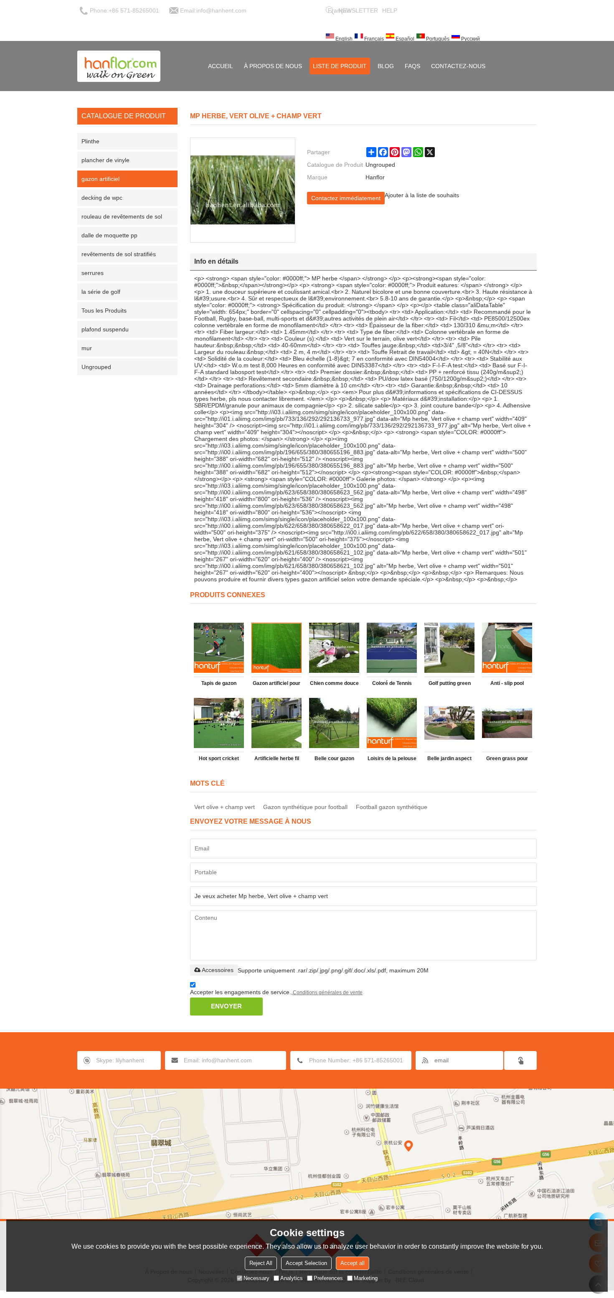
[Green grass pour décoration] (507, 723)
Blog (386, 66)
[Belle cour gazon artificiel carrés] (334, 723)
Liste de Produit (340, 66)
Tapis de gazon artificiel (218, 685)
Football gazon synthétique (391, 807)
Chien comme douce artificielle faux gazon (334, 685)
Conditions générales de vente (328, 992)
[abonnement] (520, 1060)
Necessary (256, 1278)
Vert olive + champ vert (224, 807)
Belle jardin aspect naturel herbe (449, 760)
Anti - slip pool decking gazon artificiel (507, 685)
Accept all (352, 1263)
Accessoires (217, 970)
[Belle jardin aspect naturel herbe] (449, 723)
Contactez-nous (458, 66)
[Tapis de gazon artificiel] (219, 648)
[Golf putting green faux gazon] (449, 648)
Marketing (366, 1278)
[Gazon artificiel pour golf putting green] (276, 648)
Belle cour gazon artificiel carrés (334, 760)
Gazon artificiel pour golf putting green (276, 685)
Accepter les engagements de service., (276, 992)
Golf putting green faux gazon (450, 685)
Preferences (328, 1278)
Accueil (220, 66)
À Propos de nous (273, 66)
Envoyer (226, 1006)
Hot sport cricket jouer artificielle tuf (219, 760)
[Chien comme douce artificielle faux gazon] (334, 648)
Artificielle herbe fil (276, 758)
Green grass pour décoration (507, 760)
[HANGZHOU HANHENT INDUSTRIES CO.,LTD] (119, 66)
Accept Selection (306, 1263)
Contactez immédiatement (346, 198)
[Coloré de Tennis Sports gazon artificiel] (392, 648)
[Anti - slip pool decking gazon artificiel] (507, 648)
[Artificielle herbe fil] (276, 723)
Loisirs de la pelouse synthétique (392, 760)
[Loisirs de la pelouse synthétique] (392, 723)
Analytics (291, 1278)
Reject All (260, 1263)
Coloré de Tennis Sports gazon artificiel (392, 685)
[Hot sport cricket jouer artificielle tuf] (219, 723)
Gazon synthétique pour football (305, 807)
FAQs (412, 66)
